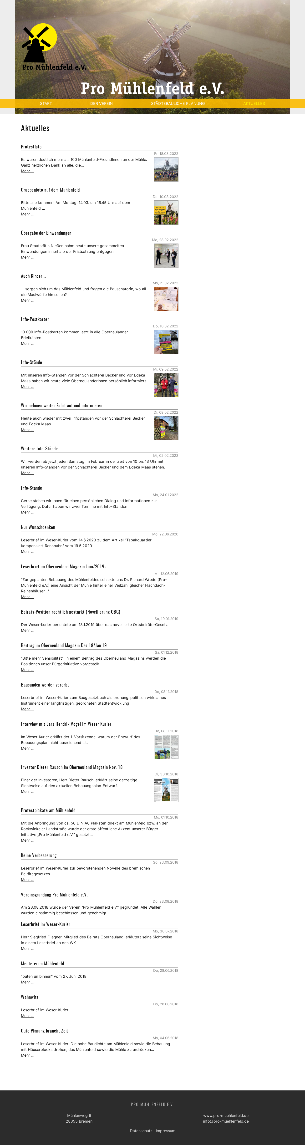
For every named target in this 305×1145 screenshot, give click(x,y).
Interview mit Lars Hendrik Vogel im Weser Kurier (66, 724)
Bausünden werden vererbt (45, 685)
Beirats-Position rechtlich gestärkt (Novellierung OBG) (70, 612)
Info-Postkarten (35, 319)
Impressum (165, 1130)
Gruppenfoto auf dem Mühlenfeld (50, 190)
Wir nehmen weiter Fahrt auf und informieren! (62, 406)
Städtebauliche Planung (178, 103)
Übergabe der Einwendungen (46, 233)
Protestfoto (31, 147)
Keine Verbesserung (39, 856)
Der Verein (101, 103)
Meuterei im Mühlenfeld (42, 964)
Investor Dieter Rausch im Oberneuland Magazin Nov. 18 (72, 767)
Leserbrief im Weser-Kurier (45, 924)
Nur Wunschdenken (38, 527)
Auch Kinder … (33, 276)
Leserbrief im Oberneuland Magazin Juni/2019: (63, 567)
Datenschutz (141, 1130)
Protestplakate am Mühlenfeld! (49, 811)
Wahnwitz (30, 997)
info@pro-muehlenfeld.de (226, 1121)
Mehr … (27, 170)
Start (46, 103)
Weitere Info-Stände (39, 449)
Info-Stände (31, 363)
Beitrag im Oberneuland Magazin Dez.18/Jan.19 (64, 646)
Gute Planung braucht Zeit (44, 1031)
